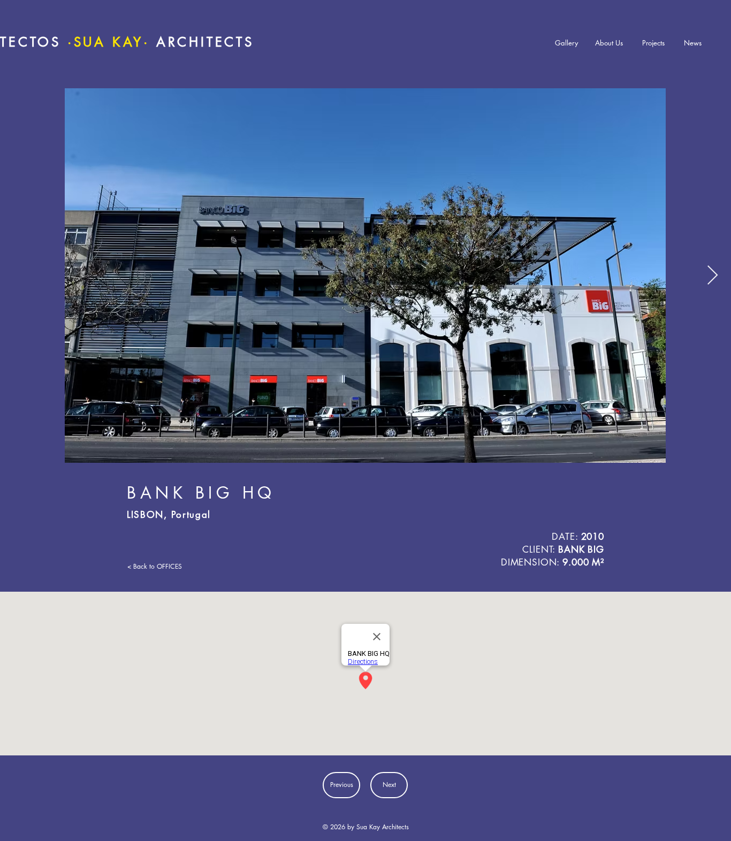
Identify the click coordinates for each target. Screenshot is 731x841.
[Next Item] (712, 275)
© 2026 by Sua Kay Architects (366, 826)
